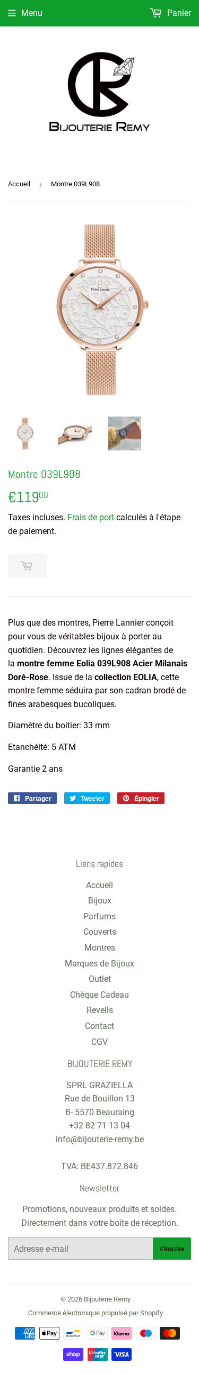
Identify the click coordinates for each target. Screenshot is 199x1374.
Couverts (99, 932)
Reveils (99, 1010)
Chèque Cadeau (99, 995)
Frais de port (90, 517)
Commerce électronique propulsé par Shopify (95, 1313)
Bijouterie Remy (107, 1299)
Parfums (99, 916)
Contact (99, 1026)
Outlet (100, 979)
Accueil (19, 184)
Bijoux (99, 901)
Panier (178, 13)
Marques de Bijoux (99, 964)
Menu (31, 13)
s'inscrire (172, 1249)
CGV (99, 1042)
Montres (99, 948)
